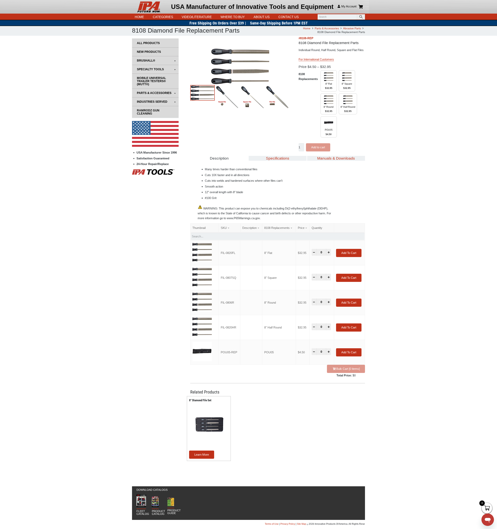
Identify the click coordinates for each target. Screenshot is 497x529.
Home (306, 28)
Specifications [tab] (277, 158)
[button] (214, 17)
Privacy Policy (287, 524)
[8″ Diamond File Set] (209, 424)
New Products (149, 51)
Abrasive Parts (352, 28)
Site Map (301, 524)
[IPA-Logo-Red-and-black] (149, 7)
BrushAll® (146, 60)
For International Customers (316, 59)
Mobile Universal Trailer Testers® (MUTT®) (151, 81)
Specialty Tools (150, 69)
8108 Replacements (308, 76)
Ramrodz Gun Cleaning (148, 112)
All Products (148, 43)
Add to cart (318, 147)
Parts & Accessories (327, 28)
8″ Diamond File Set (200, 400)
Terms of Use (272, 524)
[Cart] (360, 6)
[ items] (348, 368)
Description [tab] (219, 158)
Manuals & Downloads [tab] (336, 158)
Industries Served (152, 101)
